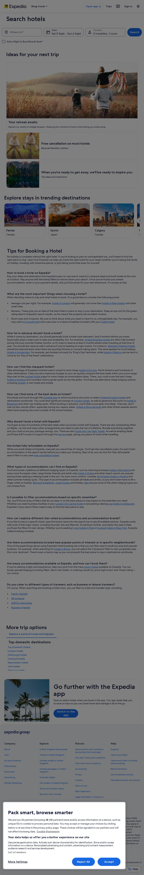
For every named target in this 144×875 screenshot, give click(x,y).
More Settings (17, 861)
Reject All (83, 861)
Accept (109, 861)
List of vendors (17, 852)
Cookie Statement (48, 831)
